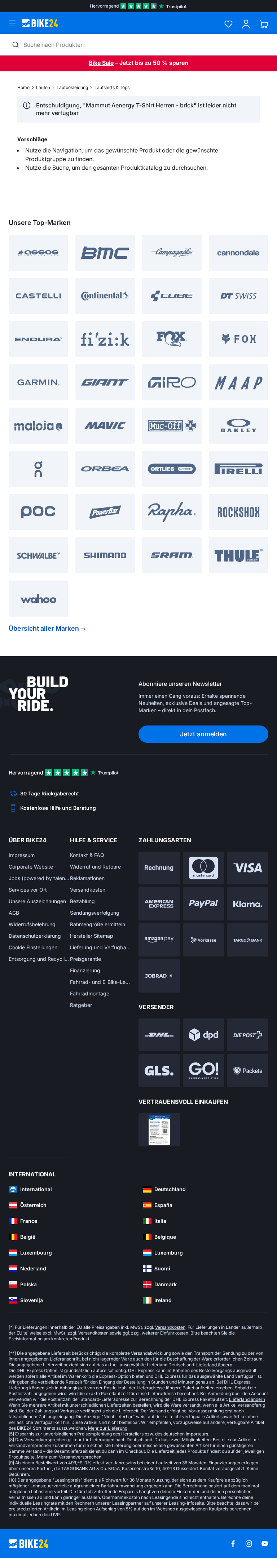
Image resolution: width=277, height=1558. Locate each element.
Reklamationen (87, 878)
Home (23, 87)
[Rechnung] (159, 868)
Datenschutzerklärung (35, 936)
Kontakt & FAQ (87, 855)
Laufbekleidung (72, 87)
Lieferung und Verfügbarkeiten (100, 947)
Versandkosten (87, 890)
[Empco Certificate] (159, 1129)
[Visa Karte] (247, 868)
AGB (14, 913)
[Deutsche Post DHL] (159, 1035)
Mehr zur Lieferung (107, 1428)
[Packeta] (247, 1070)
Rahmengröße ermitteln (97, 924)
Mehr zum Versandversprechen (69, 1457)
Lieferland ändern (214, 1364)
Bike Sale (101, 62)
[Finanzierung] (247, 939)
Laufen (43, 87)
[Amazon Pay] (159, 939)
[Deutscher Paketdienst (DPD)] (203, 1035)
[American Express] (159, 903)
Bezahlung (82, 901)
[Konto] (246, 23)
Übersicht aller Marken (44, 628)
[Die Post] (247, 1035)
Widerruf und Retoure (95, 867)
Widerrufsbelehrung (32, 924)
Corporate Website (31, 867)
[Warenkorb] (263, 23)
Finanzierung (85, 970)
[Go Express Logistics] (203, 1070)
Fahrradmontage (89, 993)
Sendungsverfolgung (94, 913)
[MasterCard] (203, 868)
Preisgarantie (85, 959)
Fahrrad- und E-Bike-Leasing (100, 982)
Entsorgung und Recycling (39, 959)
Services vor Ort (28, 890)
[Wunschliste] (228, 23)
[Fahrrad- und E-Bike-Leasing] (159, 976)
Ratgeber (81, 1005)
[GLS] (159, 1070)
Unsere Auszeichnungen (37, 901)
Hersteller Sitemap (91, 936)
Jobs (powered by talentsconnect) (39, 878)
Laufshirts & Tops (111, 87)
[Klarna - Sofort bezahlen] (247, 903)
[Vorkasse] (203, 939)
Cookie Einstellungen (33, 947)
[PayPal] (203, 903)
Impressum (22, 855)
